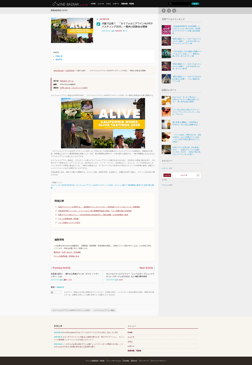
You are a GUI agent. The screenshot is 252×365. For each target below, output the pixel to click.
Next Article (147, 267)
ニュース (101, 3)
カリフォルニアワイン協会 (104, 310)
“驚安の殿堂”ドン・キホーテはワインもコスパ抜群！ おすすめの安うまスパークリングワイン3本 (186, 41)
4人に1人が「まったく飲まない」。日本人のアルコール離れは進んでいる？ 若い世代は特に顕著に (186, 99)
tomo (121, 280)
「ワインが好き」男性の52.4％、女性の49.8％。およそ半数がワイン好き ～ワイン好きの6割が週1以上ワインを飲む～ (186, 138)
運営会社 (57, 252)
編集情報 (59, 59)
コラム (108, 3)
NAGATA (118, 31)
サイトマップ (144, 361)
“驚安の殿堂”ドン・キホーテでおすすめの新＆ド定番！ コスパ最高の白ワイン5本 (186, 78)
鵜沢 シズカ (68, 280)
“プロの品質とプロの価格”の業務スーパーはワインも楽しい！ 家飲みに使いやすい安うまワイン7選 (186, 53)
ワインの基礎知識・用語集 (68, 218)
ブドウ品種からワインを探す (69, 222)
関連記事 (59, 56)
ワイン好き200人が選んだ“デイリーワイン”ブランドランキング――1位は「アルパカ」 (186, 112)
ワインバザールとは (114, 361)
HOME (93, 3)
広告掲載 (126, 361)
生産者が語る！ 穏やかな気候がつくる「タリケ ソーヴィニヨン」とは (75, 275)
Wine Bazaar (59, 70)
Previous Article (60, 267)
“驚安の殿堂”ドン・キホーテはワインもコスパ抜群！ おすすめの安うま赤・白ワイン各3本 (186, 66)
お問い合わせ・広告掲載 (71, 252)
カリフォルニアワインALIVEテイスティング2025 (71, 310)
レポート (116, 3)
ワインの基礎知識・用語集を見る (66, 256)
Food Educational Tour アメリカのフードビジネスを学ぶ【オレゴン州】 (90, 332)
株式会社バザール (67, 81)
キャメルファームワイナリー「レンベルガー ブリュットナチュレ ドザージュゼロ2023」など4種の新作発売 (130, 275)
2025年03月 (104, 19)
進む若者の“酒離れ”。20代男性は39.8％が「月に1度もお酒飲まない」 (186, 123)
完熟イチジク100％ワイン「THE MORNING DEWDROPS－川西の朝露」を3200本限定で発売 (93, 214)
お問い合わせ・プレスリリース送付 (73, 87)
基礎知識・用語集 (127, 3)
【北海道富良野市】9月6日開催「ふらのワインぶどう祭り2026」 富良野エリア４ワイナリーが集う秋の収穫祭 (186, 29)
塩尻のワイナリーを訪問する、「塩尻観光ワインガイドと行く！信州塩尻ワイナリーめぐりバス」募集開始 (99, 207)
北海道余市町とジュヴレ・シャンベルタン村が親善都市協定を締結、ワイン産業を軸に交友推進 (95, 211)
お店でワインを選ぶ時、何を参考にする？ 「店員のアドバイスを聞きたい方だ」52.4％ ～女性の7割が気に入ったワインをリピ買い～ (186, 150)
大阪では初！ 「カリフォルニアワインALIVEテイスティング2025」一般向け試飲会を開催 (127, 25)
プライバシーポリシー (158, 361)
